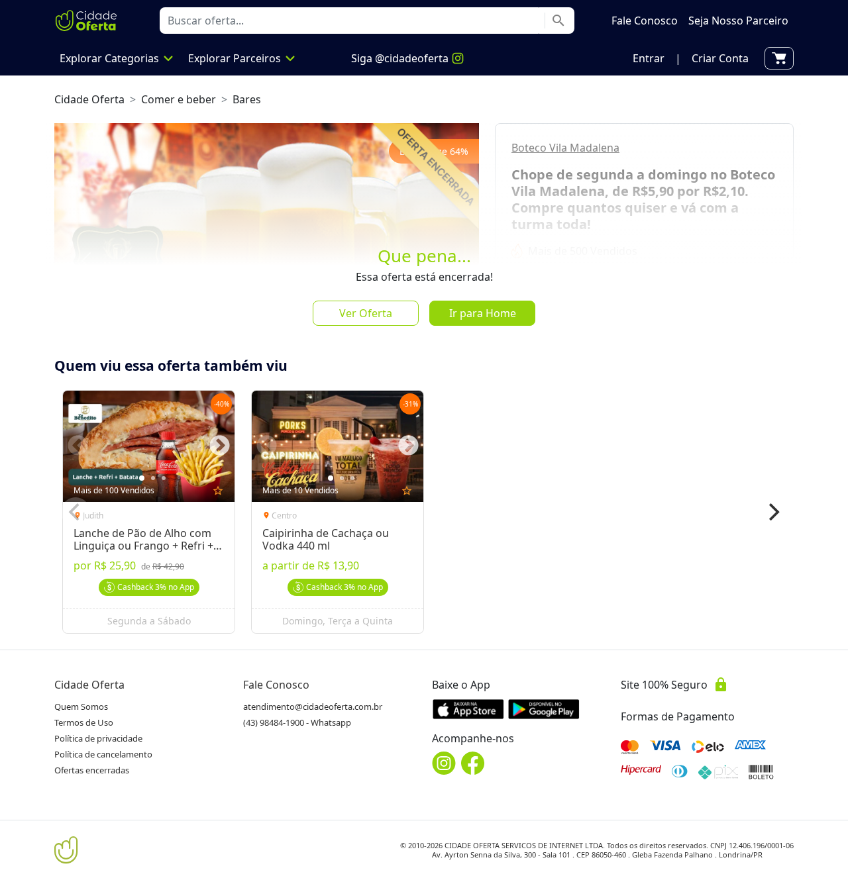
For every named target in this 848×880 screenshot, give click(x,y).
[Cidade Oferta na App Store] (468, 709)
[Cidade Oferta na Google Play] (543, 709)
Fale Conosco (276, 684)
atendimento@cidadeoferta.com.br (312, 706)
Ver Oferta (365, 313)
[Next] (772, 511)
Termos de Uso (83, 722)
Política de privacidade (98, 738)
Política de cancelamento (103, 754)
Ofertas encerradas (91, 770)
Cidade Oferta (89, 99)
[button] (648, 58)
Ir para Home (482, 313)
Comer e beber (178, 99)
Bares (247, 99)
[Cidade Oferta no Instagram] (444, 763)
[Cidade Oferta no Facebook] (473, 763)
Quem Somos (81, 706)
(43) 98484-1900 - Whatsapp (297, 722)
